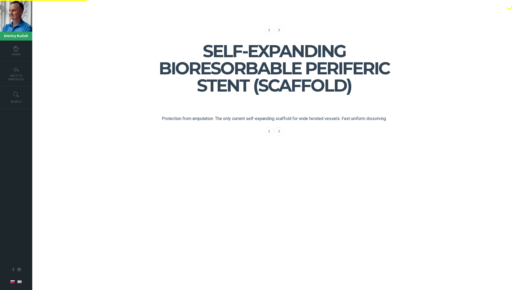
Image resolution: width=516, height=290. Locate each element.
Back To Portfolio (16, 77)
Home (16, 54)
